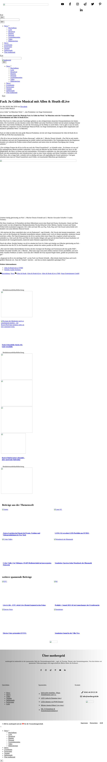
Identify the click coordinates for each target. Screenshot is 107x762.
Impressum (84, 723)
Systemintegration (14, 37)
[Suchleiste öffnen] (1, 15)
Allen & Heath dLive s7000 (51, 273)
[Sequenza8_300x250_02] (16, 432)
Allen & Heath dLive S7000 (13, 268)
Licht (10, 30)
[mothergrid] (6, 60)
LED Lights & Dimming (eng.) (51, 698)
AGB (101, 723)
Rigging (11, 33)
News (6, 26)
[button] (1, 727)
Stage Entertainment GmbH (70, 273)
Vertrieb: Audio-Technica (12, 270)
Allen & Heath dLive (34, 273)
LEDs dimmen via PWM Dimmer (52, 702)
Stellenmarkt (8, 50)
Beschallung (12, 28)
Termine (7, 48)
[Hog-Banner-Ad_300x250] (16, 316)
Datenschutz (94, 723)
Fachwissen (8, 47)
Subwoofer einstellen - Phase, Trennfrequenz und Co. (51, 694)
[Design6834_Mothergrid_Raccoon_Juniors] (16, 379)
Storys (6, 43)
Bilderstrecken (13, 41)
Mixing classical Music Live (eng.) (52, 705)
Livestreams (8, 45)
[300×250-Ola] (16, 493)
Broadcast (11, 32)
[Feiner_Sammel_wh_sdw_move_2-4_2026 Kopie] (16, 406)
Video (10, 39)
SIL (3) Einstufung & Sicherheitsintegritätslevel (49, 710)
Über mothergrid (9, 52)
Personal (11, 35)
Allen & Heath (21, 273)
